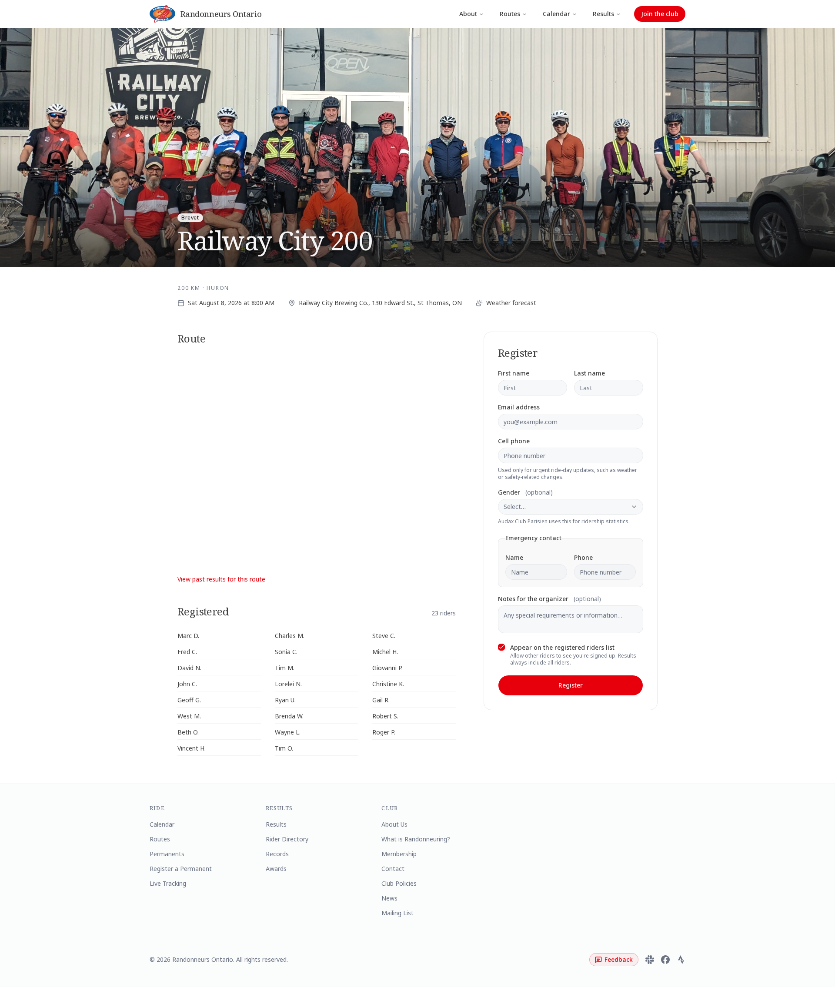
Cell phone (514, 441)
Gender (525, 492)
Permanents (167, 854)
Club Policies (399, 883)
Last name (589, 373)
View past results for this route (221, 579)
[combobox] (570, 507)
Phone (583, 558)
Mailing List (397, 913)
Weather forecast (511, 303)
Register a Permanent (181, 868)
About (468, 14)
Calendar (556, 14)
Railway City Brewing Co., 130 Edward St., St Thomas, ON (380, 303)
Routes (510, 14)
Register (570, 685)
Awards (276, 868)
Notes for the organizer (549, 599)
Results (603, 14)
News (389, 898)
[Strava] (681, 959)
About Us (394, 824)
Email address (519, 407)
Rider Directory (287, 839)
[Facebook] (665, 959)
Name (514, 558)
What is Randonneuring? (415, 839)
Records (277, 854)
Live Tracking (168, 883)
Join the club (659, 14)
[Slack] (649, 959)
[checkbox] (501, 647)
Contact (392, 868)
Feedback (619, 959)
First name (513, 373)
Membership (399, 854)
